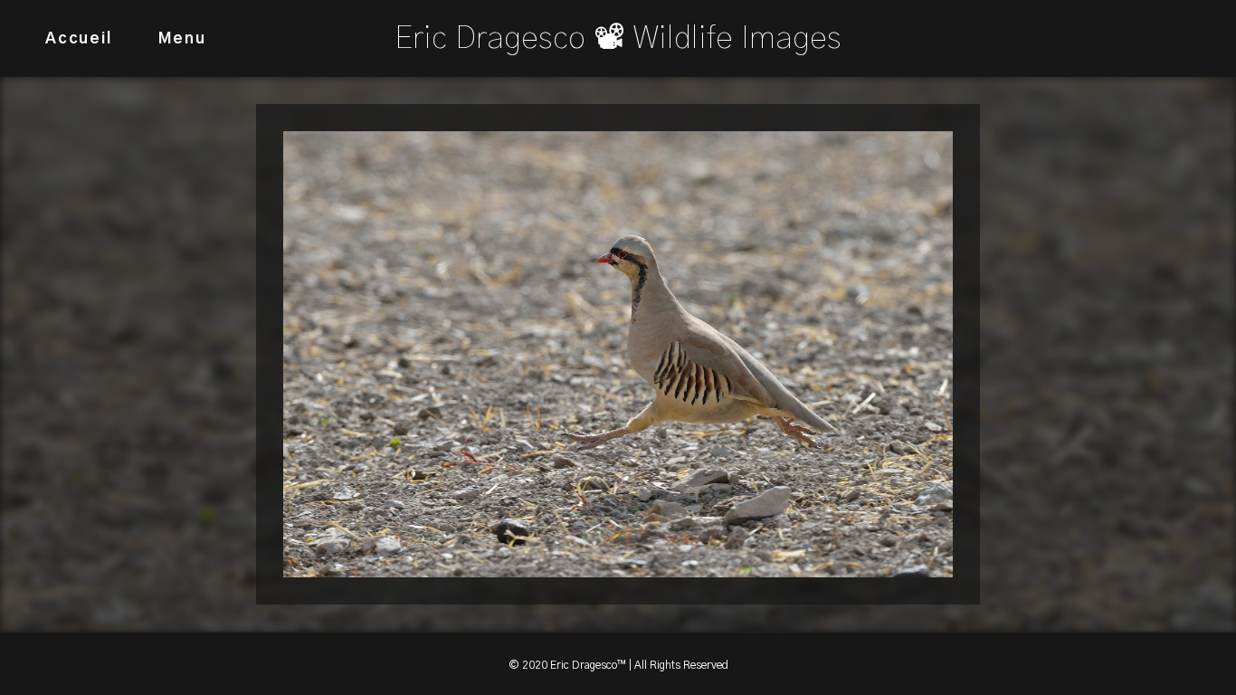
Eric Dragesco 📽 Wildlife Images (618, 38)
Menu (182, 38)
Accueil (78, 38)
